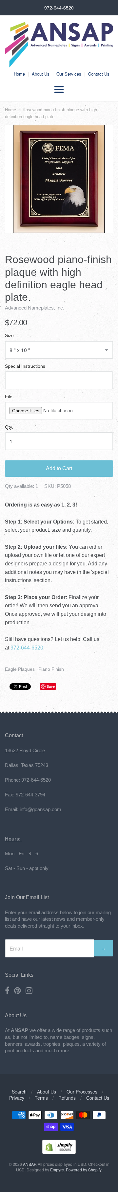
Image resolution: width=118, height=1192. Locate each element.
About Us (40, 74)
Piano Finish (51, 669)
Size (9, 335)
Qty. (9, 427)
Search (19, 1091)
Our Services (68, 74)
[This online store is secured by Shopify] (59, 1152)
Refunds (67, 1097)
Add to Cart (59, 468)
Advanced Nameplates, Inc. (34, 308)
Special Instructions (25, 366)
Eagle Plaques (20, 669)
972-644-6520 (26, 647)
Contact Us (98, 74)
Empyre (57, 1169)
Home (19, 74)
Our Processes (82, 1091)
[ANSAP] (59, 64)
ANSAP (29, 1164)
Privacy (16, 1097)
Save (51, 686)
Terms (41, 1097)
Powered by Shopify (83, 1169)
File (8, 396)
